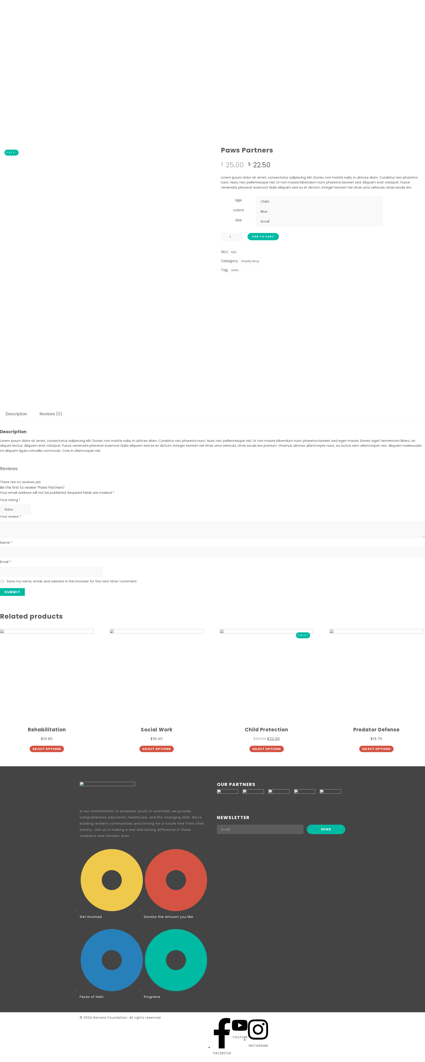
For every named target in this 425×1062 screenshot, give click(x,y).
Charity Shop (250, 261)
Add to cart (263, 236)
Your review (10, 516)
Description (16, 414)
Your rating (10, 500)
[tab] (16, 414)
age (238, 200)
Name (6, 542)
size (238, 220)
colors (238, 210)
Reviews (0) (51, 414)
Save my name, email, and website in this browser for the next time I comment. (72, 581)
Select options (47, 749)
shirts (235, 270)
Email (5, 561)
